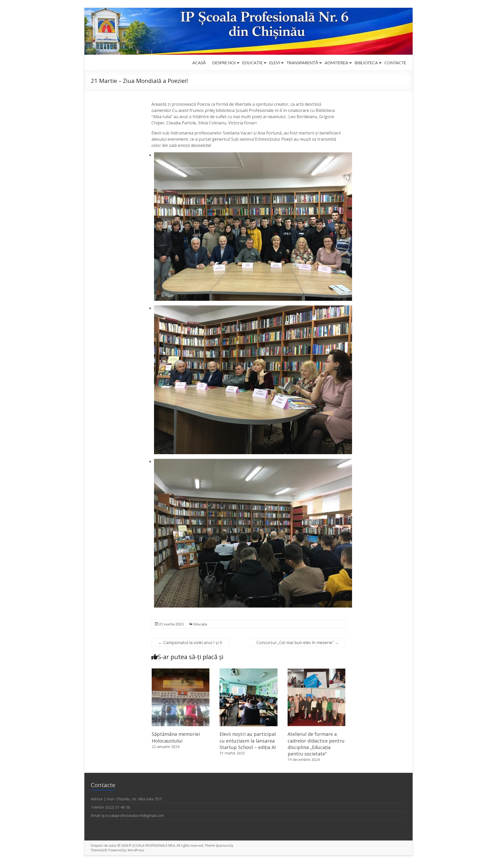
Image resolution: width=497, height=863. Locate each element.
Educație (200, 624)
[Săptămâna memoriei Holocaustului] (181, 671)
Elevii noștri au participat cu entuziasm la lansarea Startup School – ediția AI (248, 740)
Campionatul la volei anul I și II (190, 642)
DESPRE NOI (224, 62)
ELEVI (274, 62)
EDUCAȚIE (252, 62)
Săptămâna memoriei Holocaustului (176, 737)
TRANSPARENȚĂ (302, 62)
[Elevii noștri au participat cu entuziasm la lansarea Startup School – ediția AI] (248, 671)
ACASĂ (199, 62)
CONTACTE (395, 62)
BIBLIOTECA (366, 62)
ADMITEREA (336, 62)
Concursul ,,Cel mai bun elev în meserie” (298, 642)
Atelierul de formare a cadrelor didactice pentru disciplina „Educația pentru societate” (316, 744)
